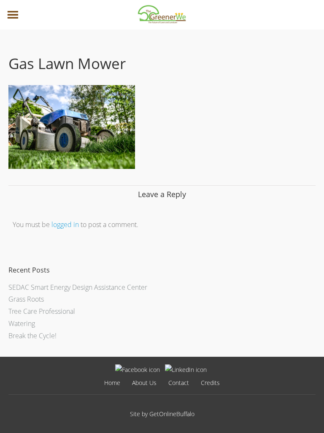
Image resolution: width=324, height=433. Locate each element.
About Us (144, 383)
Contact (178, 383)
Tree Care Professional (41, 311)
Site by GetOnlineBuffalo (162, 414)
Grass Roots (26, 299)
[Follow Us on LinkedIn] (186, 369)
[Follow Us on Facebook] (137, 369)
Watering (21, 323)
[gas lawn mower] (71, 166)
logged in (65, 224)
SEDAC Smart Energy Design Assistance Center (77, 287)
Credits (210, 383)
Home (112, 383)
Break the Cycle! (32, 335)
